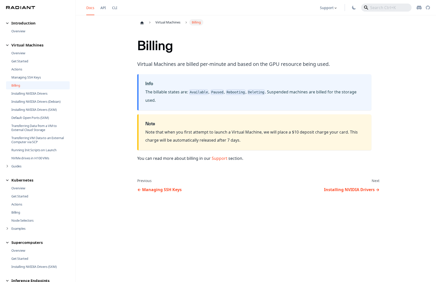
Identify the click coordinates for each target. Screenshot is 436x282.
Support (219, 158)
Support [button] (327, 7)
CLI (114, 7)
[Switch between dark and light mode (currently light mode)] (354, 8)
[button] (38, 23)
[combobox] (386, 8)
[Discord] (419, 8)
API (103, 7)
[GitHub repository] (428, 8)
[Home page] (142, 22)
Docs (90, 7)
